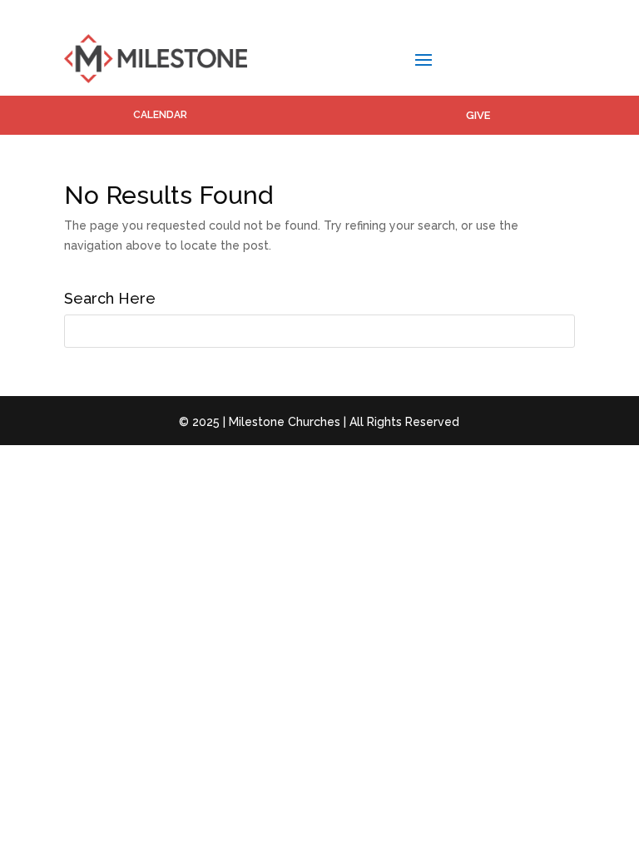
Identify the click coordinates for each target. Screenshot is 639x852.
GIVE (478, 115)
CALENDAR (160, 115)
